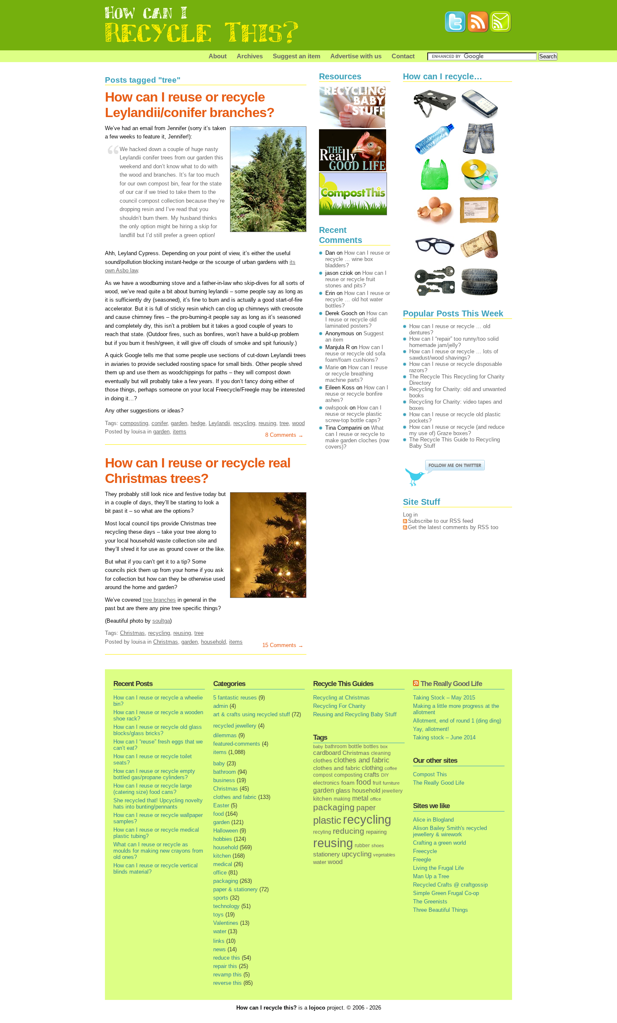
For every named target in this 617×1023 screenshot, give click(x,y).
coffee (390, 768)
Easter (221, 805)
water (219, 931)
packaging (225, 881)
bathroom (224, 772)
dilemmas (225, 735)
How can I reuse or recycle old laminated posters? (356, 319)
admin (220, 706)
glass (343, 790)
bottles (371, 746)
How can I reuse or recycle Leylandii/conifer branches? (190, 104)
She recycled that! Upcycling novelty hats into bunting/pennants (158, 803)
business (224, 780)
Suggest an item (296, 56)
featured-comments (236, 744)
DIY (385, 775)
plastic (327, 820)
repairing (376, 832)
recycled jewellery (234, 726)
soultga (161, 621)
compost (322, 775)
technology (226, 906)
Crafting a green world (439, 843)
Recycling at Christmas (341, 697)
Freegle (422, 859)
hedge (198, 423)
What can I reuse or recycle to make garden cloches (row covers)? (357, 437)
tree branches (159, 600)
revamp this (227, 974)
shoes (377, 845)
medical (222, 864)
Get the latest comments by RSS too (453, 527)
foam (348, 783)
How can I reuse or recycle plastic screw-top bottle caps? (353, 414)
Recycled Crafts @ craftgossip (450, 885)
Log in (410, 515)
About (218, 56)
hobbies (222, 839)
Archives (250, 56)
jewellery (392, 791)
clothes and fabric (234, 797)
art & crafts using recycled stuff (251, 714)
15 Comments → (282, 645)
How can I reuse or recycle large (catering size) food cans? (152, 789)
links (219, 941)
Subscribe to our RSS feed (440, 521)
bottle (355, 746)
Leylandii (219, 423)
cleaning (381, 753)
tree (284, 423)
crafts (371, 774)
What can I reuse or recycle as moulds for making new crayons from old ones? (158, 850)
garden (179, 423)
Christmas (132, 633)
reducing (348, 831)
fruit (377, 783)
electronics (326, 783)
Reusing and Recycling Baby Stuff (355, 714)
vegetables (384, 854)
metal (360, 798)
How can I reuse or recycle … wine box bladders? (357, 259)
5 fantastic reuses (235, 697)
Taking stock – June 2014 (444, 737)
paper (366, 808)
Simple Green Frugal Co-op (446, 893)
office (220, 872)
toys (218, 914)
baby (219, 763)
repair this (225, 966)
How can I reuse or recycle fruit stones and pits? (356, 279)
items (179, 431)
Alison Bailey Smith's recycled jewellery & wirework (450, 831)
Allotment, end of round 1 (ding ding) (457, 721)
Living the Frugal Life (438, 868)
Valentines (225, 923)
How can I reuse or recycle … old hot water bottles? (357, 299)
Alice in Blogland (433, 820)
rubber (362, 845)
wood (298, 423)
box (384, 746)
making (342, 798)
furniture (391, 783)
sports (220, 898)
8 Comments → (284, 435)
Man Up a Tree (431, 876)
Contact (403, 56)
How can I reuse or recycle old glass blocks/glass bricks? (157, 730)
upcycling (356, 854)
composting (134, 423)
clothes (322, 760)
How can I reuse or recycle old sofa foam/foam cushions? (355, 353)
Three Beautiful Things (440, 910)
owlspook (336, 408)
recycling (244, 423)
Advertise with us (356, 56)
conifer (159, 423)
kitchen (222, 856)
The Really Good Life (451, 684)
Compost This (430, 774)
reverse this (227, 983)
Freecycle (425, 851)
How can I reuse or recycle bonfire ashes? (356, 393)
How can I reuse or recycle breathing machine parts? (356, 373)
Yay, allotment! (431, 729)
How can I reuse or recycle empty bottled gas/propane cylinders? (154, 774)
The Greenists (430, 901)
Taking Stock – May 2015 (444, 697)
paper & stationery (235, 889)
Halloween (225, 830)
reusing (267, 423)
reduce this (226, 958)
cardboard (327, 752)
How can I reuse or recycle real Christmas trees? (197, 470)
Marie (332, 367)
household (213, 642)
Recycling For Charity (339, 706)
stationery (326, 854)
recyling (322, 832)
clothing (372, 768)
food (218, 814)
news (219, 949)
